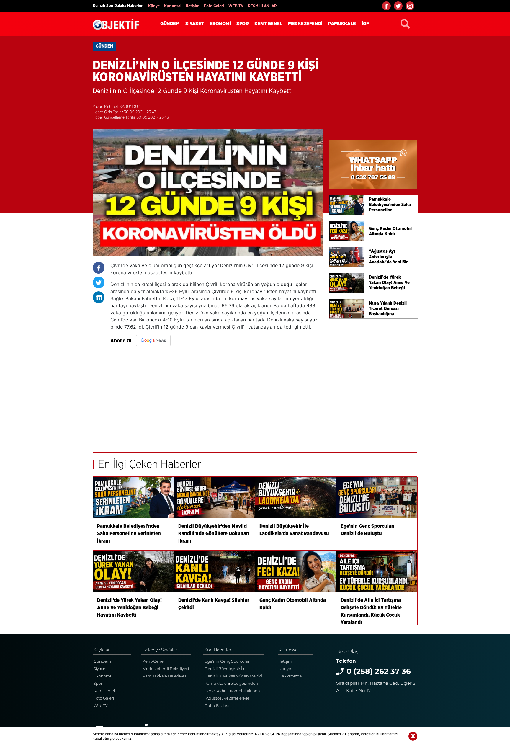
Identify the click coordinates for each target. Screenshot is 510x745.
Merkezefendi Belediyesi (166, 668)
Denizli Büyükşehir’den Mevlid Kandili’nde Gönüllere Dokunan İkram (233, 677)
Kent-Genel (153, 661)
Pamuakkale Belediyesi (165, 676)
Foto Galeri (214, 6)
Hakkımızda (290, 676)
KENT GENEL (268, 23)
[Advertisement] (216, 396)
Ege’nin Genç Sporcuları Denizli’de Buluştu (227, 662)
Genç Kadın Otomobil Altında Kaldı (232, 691)
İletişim (193, 6)
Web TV (101, 705)
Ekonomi (102, 676)
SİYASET (194, 23)
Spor (98, 683)
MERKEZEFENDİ (305, 23)
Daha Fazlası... (218, 705)
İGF (365, 23)
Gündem (102, 661)
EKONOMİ (220, 23)
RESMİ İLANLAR (262, 6)
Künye (154, 6)
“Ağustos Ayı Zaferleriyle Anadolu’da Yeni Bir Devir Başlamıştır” (229, 699)
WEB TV (235, 6)
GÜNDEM (169, 23)
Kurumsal (173, 6)
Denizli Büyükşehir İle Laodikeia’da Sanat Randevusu (234, 669)
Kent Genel (104, 690)
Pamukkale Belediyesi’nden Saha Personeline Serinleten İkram (231, 684)
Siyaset (100, 668)
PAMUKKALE (342, 23)
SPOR (242, 23)
